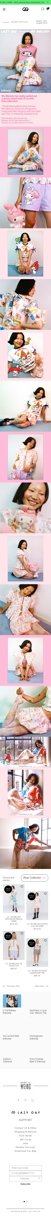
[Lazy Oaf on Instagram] (32, 1101)
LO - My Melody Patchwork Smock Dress (13, 919)
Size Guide (25, 1136)
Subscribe (25, 1184)
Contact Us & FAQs (25, 1128)
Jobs (25, 1144)
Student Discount (25, 1147)
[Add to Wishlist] (22, 887)
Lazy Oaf (32, 1211)
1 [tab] (24, 1201)
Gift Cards (25, 1140)
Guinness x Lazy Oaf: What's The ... (38, 1013)
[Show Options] (39, 1178)
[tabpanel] (25, 1146)
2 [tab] (26, 1201)
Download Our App (25, 1151)
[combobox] (25, 1178)
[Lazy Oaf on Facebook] (18, 1101)
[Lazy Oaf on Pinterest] (25, 1101)
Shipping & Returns (25, 1132)
